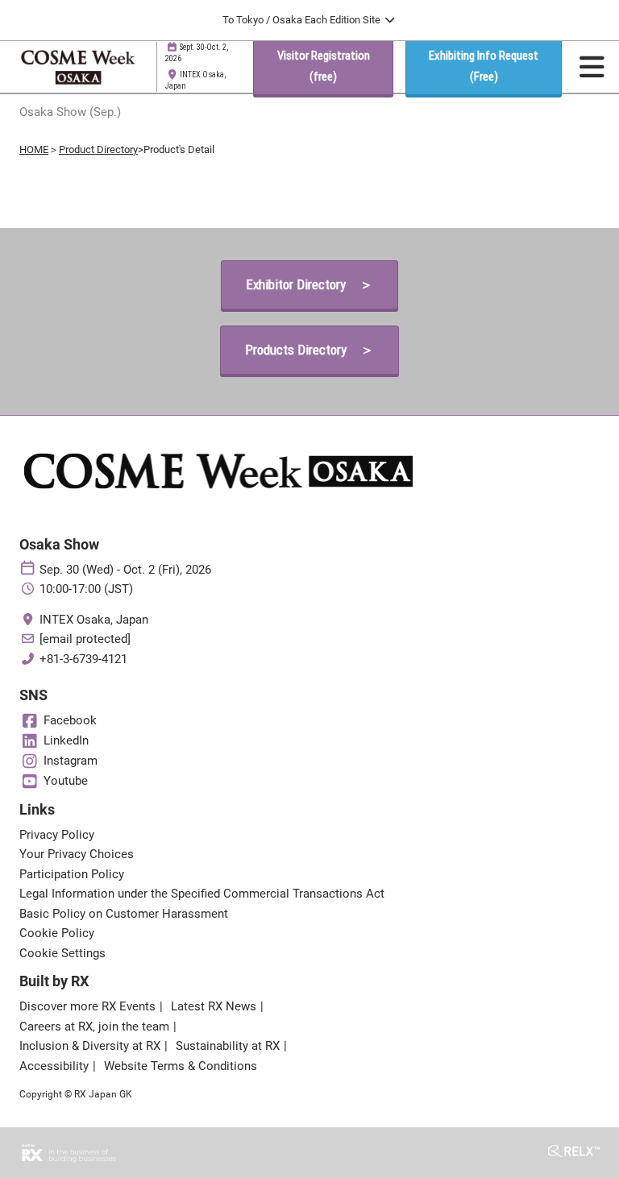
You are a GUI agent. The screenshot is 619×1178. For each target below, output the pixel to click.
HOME (33, 149)
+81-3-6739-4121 (83, 659)
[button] (323, 66)
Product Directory (98, 149)
